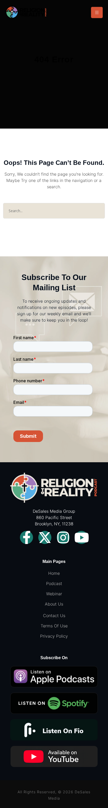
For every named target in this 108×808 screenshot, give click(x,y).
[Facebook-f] (26, 537)
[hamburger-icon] (97, 12)
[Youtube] (81, 537)
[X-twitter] (44, 537)
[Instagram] (63, 537)
